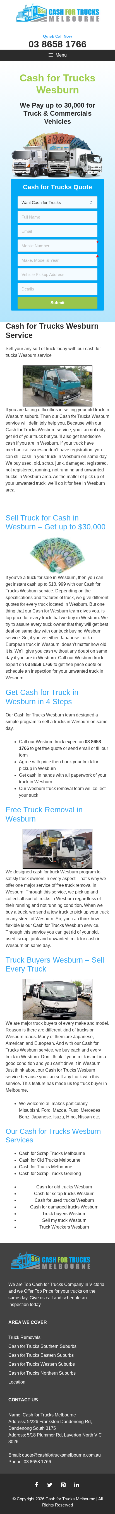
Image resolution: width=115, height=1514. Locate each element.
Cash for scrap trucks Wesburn (64, 1193)
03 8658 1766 (57, 44)
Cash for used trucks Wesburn (64, 1200)
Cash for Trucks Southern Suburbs (42, 1346)
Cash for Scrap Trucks (41, 1173)
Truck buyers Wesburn (64, 1213)
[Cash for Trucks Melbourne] (57, 13)
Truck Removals (24, 1337)
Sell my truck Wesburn (64, 1220)
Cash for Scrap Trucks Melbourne (52, 1153)
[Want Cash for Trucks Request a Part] (57, 202)
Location (16, 1382)
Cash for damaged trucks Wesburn (64, 1207)
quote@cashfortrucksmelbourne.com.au (61, 1455)
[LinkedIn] (76, 1485)
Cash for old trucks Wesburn (64, 1186)
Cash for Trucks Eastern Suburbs (41, 1355)
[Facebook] (36, 1485)
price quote (85, 664)
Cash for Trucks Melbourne (45, 1166)
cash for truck (46, 871)
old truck (96, 409)
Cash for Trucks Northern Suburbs (42, 1373)
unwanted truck (30, 483)
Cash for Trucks (74, 416)
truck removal (59, 788)
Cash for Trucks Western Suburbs (41, 1364)
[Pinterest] (63, 1485)
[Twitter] (49, 1485)
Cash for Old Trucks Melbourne (49, 1160)
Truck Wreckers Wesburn (64, 1227)
